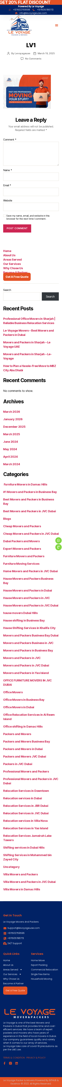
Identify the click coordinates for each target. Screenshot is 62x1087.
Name (7, 170)
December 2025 (14, 426)
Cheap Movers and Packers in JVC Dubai (31, 533)
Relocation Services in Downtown (26, 790)
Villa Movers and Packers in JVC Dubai (29, 882)
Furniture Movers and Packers (23, 556)
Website (7, 200)
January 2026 (13, 419)
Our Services (12, 264)
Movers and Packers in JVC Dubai (26, 665)
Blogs (7, 518)
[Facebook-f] (4, 1063)
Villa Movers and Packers (20, 874)
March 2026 (11, 411)
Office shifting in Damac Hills (23, 726)
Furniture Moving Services (21, 563)
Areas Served (12, 259)
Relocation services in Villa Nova (25, 820)
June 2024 (10, 441)
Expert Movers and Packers (22, 548)
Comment (9, 139)
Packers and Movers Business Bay (26, 741)
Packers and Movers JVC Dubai (24, 756)
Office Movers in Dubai (18, 707)
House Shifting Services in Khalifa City (29, 628)
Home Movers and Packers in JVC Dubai (30, 571)
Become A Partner (15, 272)
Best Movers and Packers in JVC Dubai (29, 511)
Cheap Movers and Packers (22, 526)
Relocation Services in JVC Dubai (25, 813)
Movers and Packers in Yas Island (26, 673)
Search (7, 290)
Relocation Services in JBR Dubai (25, 805)
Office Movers (13, 692)
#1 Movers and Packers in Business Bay (30, 492)
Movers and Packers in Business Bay (28, 650)
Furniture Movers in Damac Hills (25, 484)
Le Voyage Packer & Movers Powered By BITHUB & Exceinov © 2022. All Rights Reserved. (31, 1082)
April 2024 (10, 456)
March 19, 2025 (46, 53)
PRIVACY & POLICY (35, 1057)
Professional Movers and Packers (26, 771)
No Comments (33, 58)
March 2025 (11, 434)
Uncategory (11, 867)
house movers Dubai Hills (20, 613)
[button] (56, 25)
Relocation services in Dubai (22, 798)
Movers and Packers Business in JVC (28, 643)
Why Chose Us (13, 268)
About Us (9, 255)
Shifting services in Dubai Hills (23, 847)
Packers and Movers (17, 734)
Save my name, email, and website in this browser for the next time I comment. (28, 217)
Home (7, 251)
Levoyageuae (22, 53)
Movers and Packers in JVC (22, 658)
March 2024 (11, 464)
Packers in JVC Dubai (17, 764)
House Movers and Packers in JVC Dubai (30, 605)
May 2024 (10, 449)
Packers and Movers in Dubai (23, 749)
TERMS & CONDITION (14, 1057)
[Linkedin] (16, 1063)
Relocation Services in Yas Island (25, 828)
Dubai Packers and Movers (21, 541)
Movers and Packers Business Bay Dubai (31, 635)
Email (7, 185)
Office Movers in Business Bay (24, 699)
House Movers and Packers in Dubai (27, 590)
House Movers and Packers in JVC (26, 598)
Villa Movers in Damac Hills (21, 889)
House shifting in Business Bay (24, 620)
